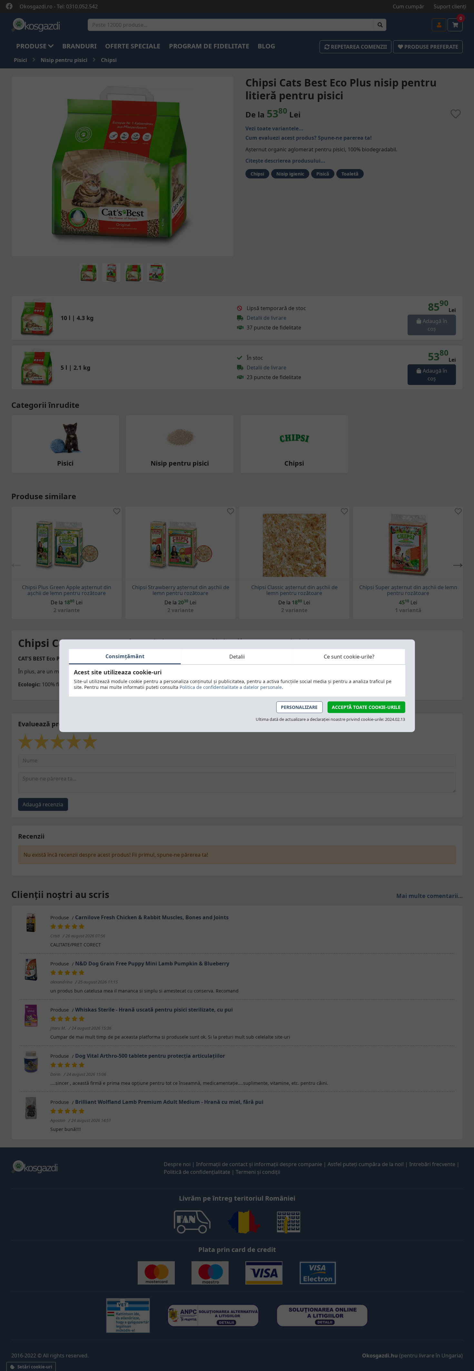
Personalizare (299, 707)
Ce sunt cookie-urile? (349, 656)
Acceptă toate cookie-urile (366, 707)
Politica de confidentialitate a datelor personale (231, 687)
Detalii (237, 656)
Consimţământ (124, 656)
